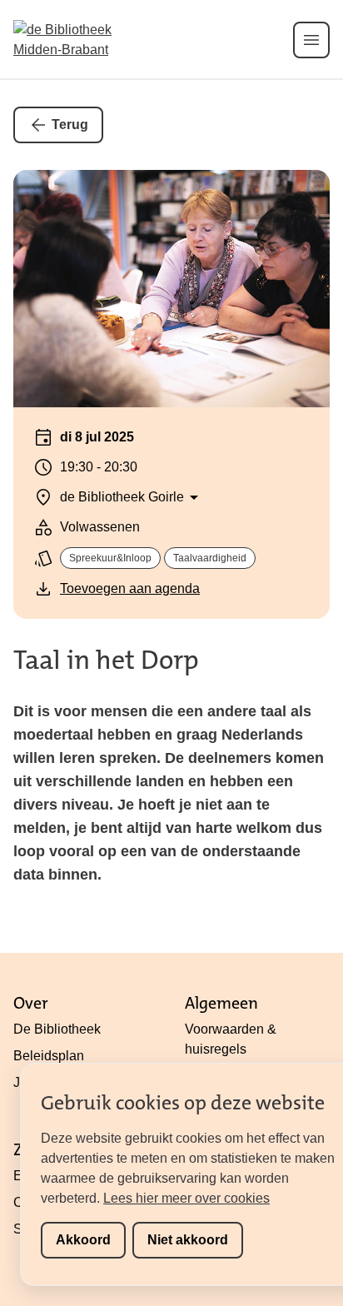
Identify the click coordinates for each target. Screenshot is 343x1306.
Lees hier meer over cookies (186, 1198)
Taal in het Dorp (106, 660)
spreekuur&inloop (110, 558)
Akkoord (83, 1240)
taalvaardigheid (209, 558)
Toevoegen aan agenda (130, 588)
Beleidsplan (48, 1056)
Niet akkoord (187, 1240)
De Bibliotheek (57, 1029)
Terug (70, 124)
